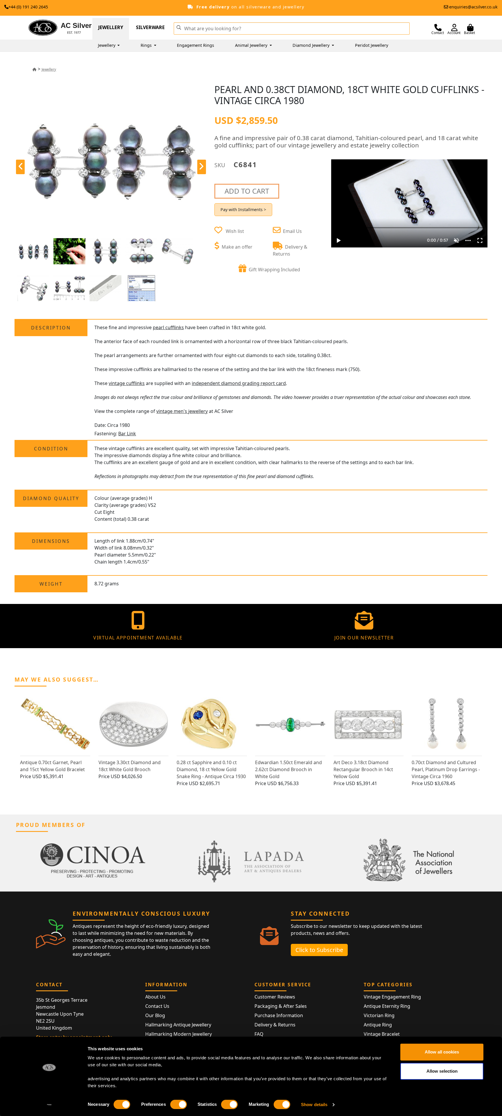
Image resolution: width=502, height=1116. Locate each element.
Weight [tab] (51, 584)
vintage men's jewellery (182, 411)
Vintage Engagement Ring (392, 997)
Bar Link (127, 433)
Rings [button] (147, 45)
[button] (179, 27)
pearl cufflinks (168, 327)
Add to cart (247, 191)
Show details (314, 1104)
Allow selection (442, 1071)
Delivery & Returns (274, 1024)
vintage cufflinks (127, 383)
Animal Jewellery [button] (251, 45)
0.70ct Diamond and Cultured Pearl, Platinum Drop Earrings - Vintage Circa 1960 (446, 769)
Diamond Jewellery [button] (312, 45)
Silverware (150, 27)
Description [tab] (51, 328)
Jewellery (110, 27)
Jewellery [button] (107, 45)
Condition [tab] (51, 448)
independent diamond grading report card (239, 383)
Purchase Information (278, 1015)
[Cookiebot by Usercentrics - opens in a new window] (49, 1104)
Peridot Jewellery (371, 45)
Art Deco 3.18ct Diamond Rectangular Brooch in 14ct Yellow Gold (363, 769)
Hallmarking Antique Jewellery (178, 1024)
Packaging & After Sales (280, 1006)
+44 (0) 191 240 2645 (28, 7)
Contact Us (157, 1006)
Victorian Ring (379, 1015)
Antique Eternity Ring (387, 1006)
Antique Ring (378, 1024)
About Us (155, 997)
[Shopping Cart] (470, 27)
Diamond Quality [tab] (51, 498)
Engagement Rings (195, 45)
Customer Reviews (274, 997)
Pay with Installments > (243, 209)
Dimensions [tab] (51, 541)
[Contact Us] (438, 27)
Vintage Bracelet (382, 1034)
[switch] (178, 1104)
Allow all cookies (442, 1051)
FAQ (258, 1034)
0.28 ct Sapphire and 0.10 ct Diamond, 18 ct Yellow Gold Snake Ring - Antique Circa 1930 (211, 769)
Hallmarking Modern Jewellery (178, 1034)
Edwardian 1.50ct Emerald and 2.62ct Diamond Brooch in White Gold (288, 769)
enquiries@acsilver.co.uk (473, 7)
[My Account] (454, 27)
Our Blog (155, 1015)
